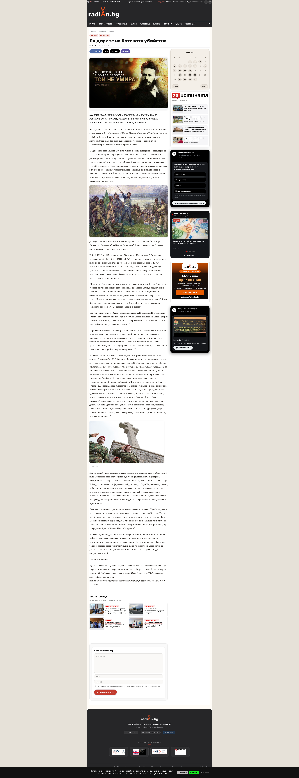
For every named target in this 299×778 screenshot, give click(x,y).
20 (180, 75)
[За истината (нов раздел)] (180, 752)
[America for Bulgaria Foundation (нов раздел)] (139, 752)
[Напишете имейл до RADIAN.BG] (210, 2)
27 (180, 79)
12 (175, 70)
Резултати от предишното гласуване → (189, 203)
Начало (91, 31)
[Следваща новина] (206, 232)
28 (185, 79)
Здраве (178, 24)
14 (185, 70)
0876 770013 (132, 732)
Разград (156, 24)
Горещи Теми (121, 24)
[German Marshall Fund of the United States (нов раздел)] (118, 752)
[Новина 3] (187, 251)
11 (205, 66)
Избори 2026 (190, 24)
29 (190, 79)
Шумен (134, 24)
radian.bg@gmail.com (152, 732)
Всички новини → (190, 255)
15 (190, 70)
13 (180, 70)
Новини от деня (105, 24)
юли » (204, 86)
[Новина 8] (194, 251)
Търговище (145, 24)
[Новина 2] (186, 251)
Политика (168, 24)
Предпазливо (180, 180)
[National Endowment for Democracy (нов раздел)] (159, 752)
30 (195, 79)
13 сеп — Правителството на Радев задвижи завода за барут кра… (167, 2)
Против (178, 185)
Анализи (111, 31)
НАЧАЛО (92, 24)
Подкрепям (180, 174)
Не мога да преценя (183, 191)
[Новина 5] (190, 251)
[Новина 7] (193, 251)
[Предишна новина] (173, 232)
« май (175, 86)
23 (195, 75)
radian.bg (95, 45)
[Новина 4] (189, 251)
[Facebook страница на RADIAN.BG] (206, 2)
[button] (209, 24)
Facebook (170, 732)
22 (190, 75)
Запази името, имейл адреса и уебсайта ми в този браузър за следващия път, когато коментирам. (129, 686)
